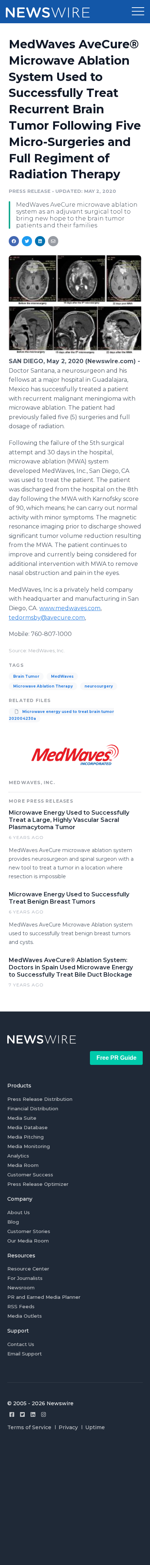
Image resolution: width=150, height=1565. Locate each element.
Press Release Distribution (39, 1099)
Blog (13, 1222)
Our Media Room (28, 1241)
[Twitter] (22, 1414)
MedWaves (62, 676)
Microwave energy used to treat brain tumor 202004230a (61, 715)
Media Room (23, 1165)
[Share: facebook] (14, 241)
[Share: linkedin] (40, 241)
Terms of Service (29, 1427)
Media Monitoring (28, 1146)
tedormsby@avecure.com (47, 617)
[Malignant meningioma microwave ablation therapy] (75, 353)
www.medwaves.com (69, 608)
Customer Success (30, 1174)
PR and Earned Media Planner (43, 1297)
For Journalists (25, 1278)
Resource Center (28, 1269)
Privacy (68, 1427)
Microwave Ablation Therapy (43, 686)
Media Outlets (24, 1316)
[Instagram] (43, 1414)
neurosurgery (98, 686)
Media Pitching (25, 1137)
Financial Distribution (32, 1108)
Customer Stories (28, 1231)
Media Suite (21, 1118)
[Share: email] (53, 241)
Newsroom (21, 1287)
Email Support (24, 1354)
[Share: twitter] (27, 241)
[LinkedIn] (33, 1414)
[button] (138, 11)
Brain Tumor (26, 676)
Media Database (27, 1127)
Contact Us (20, 1344)
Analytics (18, 1156)
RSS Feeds (21, 1306)
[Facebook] (11, 1414)
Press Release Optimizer (37, 1184)
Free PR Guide (116, 1058)
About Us (18, 1212)
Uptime (95, 1427)
